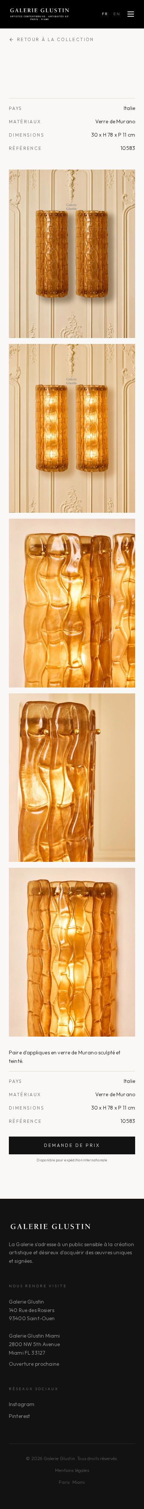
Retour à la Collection (55, 39)
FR (105, 13)
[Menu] (130, 14)
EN (116, 13)
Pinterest (19, 1416)
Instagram (21, 1404)
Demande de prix (72, 1145)
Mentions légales (72, 1470)
